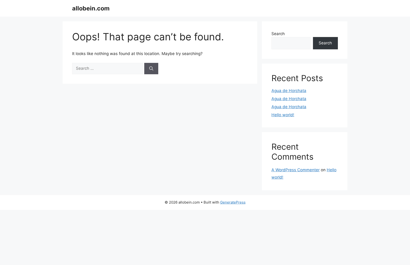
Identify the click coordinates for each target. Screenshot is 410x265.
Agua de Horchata (288, 90)
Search (278, 33)
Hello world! (282, 114)
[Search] (151, 68)
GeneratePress (233, 202)
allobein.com (91, 8)
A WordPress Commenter (295, 169)
